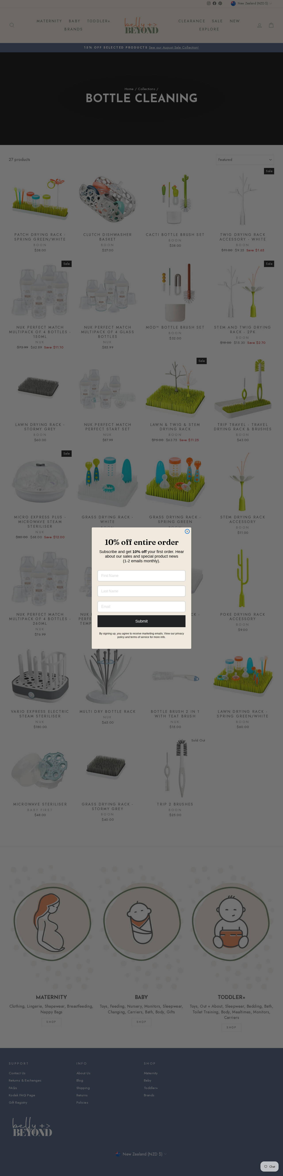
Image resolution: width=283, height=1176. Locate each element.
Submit (141, 621)
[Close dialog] (187, 531)
